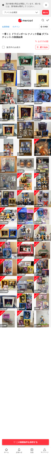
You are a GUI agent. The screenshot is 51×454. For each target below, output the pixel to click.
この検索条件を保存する (27, 442)
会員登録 (5, 26)
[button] (43, 20)
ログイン (16, 26)
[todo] (47, 20)
